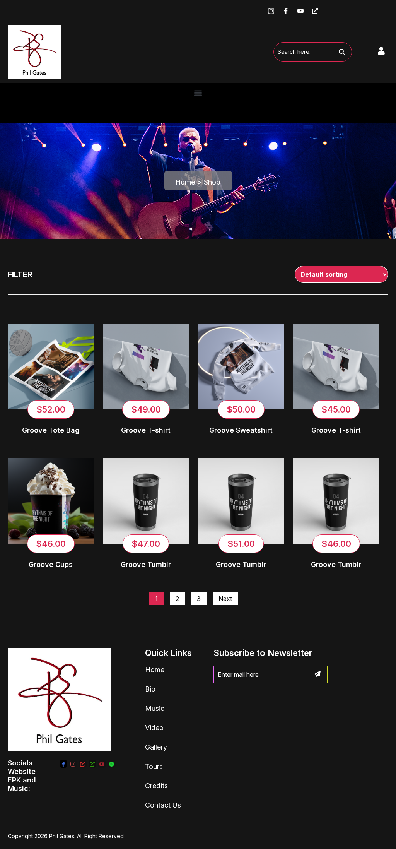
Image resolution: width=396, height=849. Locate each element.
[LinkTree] (83, 764)
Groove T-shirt (146, 430)
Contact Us (163, 805)
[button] (198, 93)
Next (225, 599)
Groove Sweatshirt (241, 430)
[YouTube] (102, 764)
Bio (150, 689)
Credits (156, 786)
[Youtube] (300, 10)
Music (154, 708)
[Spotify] (112, 764)
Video (154, 728)
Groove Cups (51, 564)
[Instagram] (271, 10)
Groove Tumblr (146, 564)
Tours (154, 766)
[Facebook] (286, 10)
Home (185, 182)
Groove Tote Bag (51, 430)
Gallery (156, 747)
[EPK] (315, 10)
